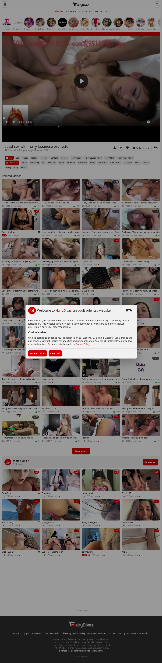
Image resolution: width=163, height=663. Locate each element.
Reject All (55, 353)
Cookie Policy (82, 344)
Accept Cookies (38, 353)
